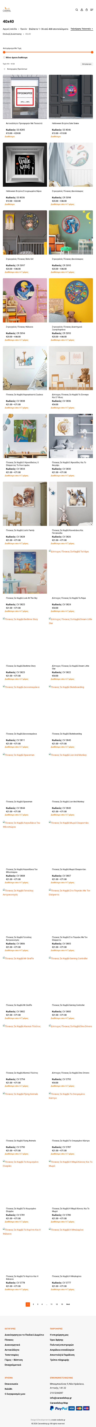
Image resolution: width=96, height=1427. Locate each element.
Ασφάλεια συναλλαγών (62, 1349)
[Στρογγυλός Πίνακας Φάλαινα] (25, 300)
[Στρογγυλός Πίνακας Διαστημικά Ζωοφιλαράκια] (71, 300)
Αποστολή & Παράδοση (62, 1355)
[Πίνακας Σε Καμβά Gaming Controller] (71, 978)
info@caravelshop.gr (61, 1398)
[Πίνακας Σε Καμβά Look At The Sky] (25, 572)
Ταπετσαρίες (12, 1355)
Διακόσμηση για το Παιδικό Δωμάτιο (24, 1334)
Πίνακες (9, 1339)
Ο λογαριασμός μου (15, 1394)
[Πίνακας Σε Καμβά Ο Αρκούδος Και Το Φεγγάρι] (71, 436)
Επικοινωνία (11, 1384)
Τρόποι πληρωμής (59, 1360)
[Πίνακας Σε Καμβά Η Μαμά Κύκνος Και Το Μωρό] (71, 1182)
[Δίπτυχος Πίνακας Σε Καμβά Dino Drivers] (71, 1046)
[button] (91, 10)
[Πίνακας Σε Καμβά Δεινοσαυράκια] (25, 707)
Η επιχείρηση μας (59, 1334)
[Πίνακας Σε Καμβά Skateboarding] (71, 707)
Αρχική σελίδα (10, 29)
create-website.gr (58, 1420)
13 (62, 1304)
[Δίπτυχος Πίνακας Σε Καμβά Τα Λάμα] (71, 572)
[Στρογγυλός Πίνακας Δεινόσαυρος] (71, 165)
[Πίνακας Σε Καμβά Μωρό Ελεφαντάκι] (71, 843)
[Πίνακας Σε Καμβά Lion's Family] (25, 504)
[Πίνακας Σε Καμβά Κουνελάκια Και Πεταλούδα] (71, 504)
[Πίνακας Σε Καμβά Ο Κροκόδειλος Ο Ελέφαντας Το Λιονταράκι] (25, 436)
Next (68, 1304)
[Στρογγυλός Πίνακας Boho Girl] (25, 232)
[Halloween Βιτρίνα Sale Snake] (71, 97)
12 (57, 1304)
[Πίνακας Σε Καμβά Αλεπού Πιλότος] (25, 1046)
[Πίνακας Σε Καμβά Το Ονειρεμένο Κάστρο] (71, 1114)
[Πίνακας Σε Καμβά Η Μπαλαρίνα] (71, 1250)
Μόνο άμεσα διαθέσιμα (16, 57)
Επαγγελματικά (13, 1365)
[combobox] (82, 29)
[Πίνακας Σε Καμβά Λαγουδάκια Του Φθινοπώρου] (25, 843)
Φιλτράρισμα (86, 64)
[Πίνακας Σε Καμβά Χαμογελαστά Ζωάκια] (25, 368)
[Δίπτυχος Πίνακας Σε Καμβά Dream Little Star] (71, 639)
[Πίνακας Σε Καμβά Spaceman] (25, 775)
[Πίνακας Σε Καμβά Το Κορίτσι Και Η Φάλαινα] (25, 1250)
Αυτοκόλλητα (12, 1349)
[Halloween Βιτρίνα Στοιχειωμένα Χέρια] (25, 165)
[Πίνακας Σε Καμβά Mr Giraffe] (25, 978)
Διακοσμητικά (12, 1344)
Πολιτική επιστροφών (62, 1344)
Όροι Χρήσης (56, 1339)
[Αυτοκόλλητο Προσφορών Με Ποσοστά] (25, 97)
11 (51, 1304)
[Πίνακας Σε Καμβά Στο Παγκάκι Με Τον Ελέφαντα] (71, 911)
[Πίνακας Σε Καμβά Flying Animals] (25, 1114)
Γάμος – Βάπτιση (14, 1360)
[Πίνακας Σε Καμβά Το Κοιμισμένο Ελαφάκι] (25, 1182)
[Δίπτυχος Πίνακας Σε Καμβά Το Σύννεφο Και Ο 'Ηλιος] (71, 368)
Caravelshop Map (59, 1403)
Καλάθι (8, 1389)
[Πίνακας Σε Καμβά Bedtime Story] (25, 639)
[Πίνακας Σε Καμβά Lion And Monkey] (71, 775)
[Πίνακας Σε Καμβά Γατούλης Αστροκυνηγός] (25, 911)
